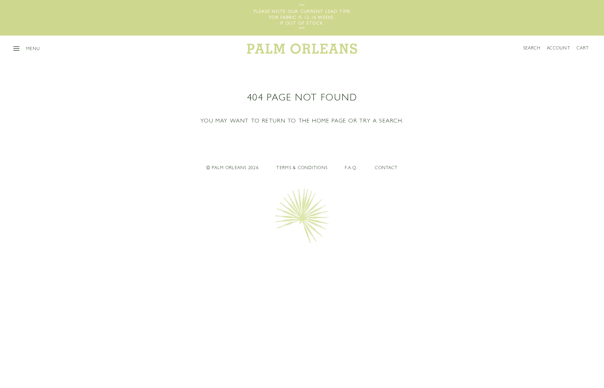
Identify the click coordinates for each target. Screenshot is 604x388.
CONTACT (386, 168)
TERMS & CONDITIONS (301, 168)
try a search (380, 121)
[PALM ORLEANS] (302, 48)
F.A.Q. (351, 168)
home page (329, 121)
